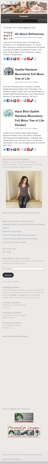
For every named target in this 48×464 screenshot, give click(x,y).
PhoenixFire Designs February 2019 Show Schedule (20, 239)
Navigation (24, 16)
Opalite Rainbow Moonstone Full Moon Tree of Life (29, 73)
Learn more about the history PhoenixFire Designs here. (21, 213)
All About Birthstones (29, 34)
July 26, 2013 (19, 82)
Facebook (13, 295)
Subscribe (8, 275)
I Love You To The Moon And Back (14, 242)
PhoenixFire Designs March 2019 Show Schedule (19, 235)
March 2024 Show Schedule (11, 231)
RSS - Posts (6, 252)
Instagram (22, 295)
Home (15, 28)
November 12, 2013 (21, 37)
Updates (39, 37)
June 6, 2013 (19, 128)
